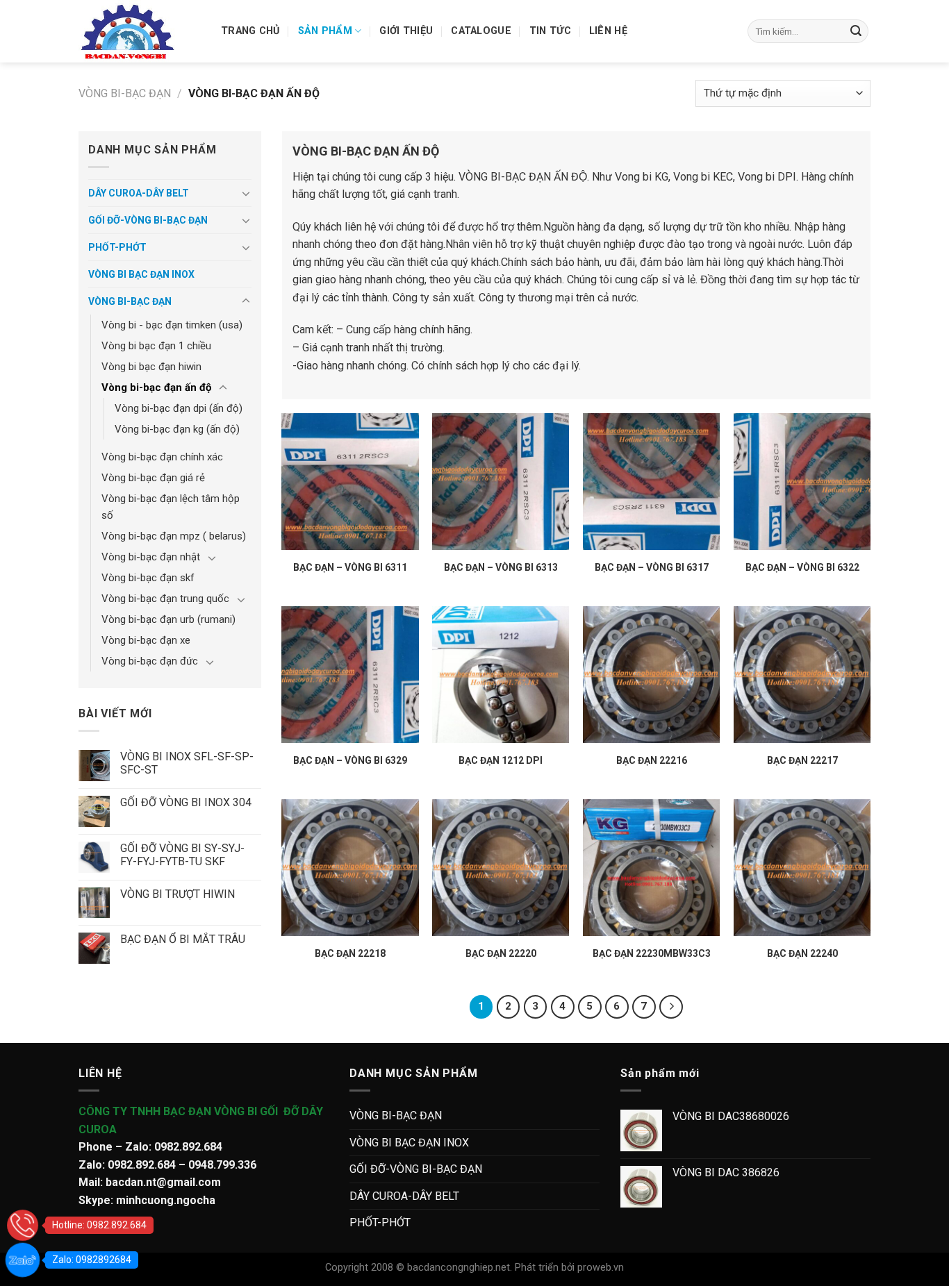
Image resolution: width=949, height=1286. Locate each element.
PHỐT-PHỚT (117, 247)
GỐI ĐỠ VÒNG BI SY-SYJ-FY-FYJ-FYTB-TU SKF (182, 855)
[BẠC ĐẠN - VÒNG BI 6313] (500, 481)
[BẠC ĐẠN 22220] (500, 867)
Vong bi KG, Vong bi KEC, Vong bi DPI (705, 176)
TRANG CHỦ (250, 31)
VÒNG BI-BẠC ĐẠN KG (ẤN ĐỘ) (177, 429)
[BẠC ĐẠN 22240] (802, 867)
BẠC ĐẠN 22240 (802, 953)
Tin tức (550, 31)
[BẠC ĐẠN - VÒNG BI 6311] (349, 481)
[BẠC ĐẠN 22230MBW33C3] (651, 867)
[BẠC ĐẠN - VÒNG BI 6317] (651, 481)
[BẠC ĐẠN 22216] (651, 674)
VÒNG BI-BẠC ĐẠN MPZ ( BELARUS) (173, 536)
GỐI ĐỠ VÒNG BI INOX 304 (185, 802)
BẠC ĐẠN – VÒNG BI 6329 (350, 760)
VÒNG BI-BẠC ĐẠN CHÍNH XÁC (162, 457)
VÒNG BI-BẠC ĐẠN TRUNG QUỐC (165, 598)
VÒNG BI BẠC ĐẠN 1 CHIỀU (156, 346)
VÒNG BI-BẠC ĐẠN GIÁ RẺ (153, 477)
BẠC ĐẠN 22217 (802, 760)
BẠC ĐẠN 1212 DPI (501, 760)
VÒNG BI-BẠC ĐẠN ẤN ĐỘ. (524, 176)
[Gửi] (856, 31)
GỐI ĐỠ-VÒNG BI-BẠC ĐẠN (148, 220)
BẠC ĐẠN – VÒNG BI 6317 (652, 567)
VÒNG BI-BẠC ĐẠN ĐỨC (149, 661)
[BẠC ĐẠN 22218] (349, 867)
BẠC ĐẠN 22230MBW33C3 (652, 953)
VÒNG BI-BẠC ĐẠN (125, 93)
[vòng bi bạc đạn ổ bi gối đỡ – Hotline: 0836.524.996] (139, 31)
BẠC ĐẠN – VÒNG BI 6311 (350, 567)
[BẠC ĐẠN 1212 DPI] (500, 674)
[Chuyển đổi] (245, 193)
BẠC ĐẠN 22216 (651, 760)
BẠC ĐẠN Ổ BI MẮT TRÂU (182, 939)
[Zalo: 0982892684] (22, 1260)
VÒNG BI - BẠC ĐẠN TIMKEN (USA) (171, 325)
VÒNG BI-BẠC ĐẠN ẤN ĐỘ (156, 387)
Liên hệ (608, 31)
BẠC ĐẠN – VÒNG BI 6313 (501, 567)
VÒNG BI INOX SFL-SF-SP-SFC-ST (187, 763)
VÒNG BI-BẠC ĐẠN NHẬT (150, 557)
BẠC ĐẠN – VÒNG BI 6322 (802, 567)
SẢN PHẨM (325, 31)
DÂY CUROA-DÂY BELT (138, 193)
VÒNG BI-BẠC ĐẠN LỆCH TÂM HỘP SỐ (170, 506)
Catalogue (481, 31)
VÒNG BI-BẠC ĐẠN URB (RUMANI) (168, 619)
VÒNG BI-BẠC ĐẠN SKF (148, 577)
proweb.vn (600, 1268)
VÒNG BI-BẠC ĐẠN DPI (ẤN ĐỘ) (178, 408)
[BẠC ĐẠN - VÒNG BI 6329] (349, 674)
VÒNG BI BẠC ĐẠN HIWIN (151, 366)
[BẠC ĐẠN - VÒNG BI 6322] (802, 481)
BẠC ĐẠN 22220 (500, 953)
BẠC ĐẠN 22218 (350, 953)
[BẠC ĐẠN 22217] (802, 674)
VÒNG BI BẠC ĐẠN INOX (141, 274)
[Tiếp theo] (671, 1007)
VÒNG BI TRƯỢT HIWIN (177, 894)
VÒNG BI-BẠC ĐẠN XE (145, 640)
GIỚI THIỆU (406, 31)
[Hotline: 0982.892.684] (22, 1225)
